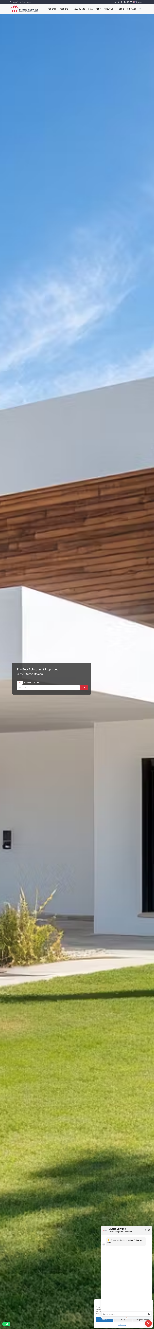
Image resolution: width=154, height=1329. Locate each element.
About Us (108, 9)
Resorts (64, 9)
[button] (6, 1324)
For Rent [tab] (27, 683)
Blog (121, 9)
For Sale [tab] (37, 683)
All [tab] (19, 683)
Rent (98, 9)
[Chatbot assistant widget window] (126, 1272)
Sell (90, 9)
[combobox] (48, 687)
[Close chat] (148, 1323)
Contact (131, 9)
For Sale (52, 9)
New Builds (79, 9)
